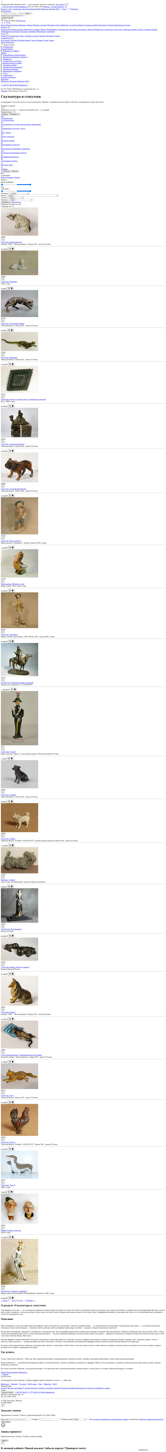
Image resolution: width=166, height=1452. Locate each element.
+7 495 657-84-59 (7, 7)
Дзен (40, 1384)
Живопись (23, 1372)
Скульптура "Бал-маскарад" (11, 929)
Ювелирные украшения (45, 32)
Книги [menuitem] (3, 25)
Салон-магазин (13, 36)
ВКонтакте (5, 81)
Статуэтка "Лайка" (8, 839)
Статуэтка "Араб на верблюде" (13, 444)
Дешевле (10, 177)
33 (15, 1301)
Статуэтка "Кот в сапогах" (11, 541)
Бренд (3, 196)
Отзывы (57, 36)
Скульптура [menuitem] (73, 25)
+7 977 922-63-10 (34, 1392)
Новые (3, 177)
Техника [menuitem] (110, 25)
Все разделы (5, 40)
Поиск (3, 42)
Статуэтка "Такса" (8, 1185)
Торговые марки (23, 40)
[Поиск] (2, 23)
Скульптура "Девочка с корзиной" (14, 1291)
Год (2, 187)
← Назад (4, 1301)
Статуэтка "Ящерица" (9, 357)
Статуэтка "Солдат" (8, 752)
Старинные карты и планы (132, 30)
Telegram (52, 9)
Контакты (33, 9)
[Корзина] (9, 23)
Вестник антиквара (8, 77)
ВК (38, 9)
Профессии (98, 30)
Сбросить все (16, 202)
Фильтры (6, 171)
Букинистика (6, 30)
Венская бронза (17, 30)
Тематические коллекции (10, 32)
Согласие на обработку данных (98, 1388)
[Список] (4, 173)
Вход (64, 9)
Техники (39, 40)
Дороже (17, 177)
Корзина (74, 9)
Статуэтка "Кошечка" (9, 282)
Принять (143, 1450)
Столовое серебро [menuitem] (91, 25)
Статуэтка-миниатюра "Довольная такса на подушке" (21, 1055)
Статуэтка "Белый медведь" (11, 242)
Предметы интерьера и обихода (81, 30)
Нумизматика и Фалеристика (57, 30)
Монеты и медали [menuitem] (40, 25)
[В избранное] (3, 239)
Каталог (4, 9)
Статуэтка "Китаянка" (9, 635)
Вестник (25, 9)
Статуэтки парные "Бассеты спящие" (15, 967)
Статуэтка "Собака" (8, 795)
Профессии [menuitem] (64, 25)
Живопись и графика (32, 30)
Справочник (17, 9)
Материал (4, 193)
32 (13, 1301)
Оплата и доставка (45, 1388)
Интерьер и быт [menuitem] (53, 25)
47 (26, 1301)
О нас (10, 9)
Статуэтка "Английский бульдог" (14, 489)
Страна (3, 198)
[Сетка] (2, 173)
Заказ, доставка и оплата (29, 36)
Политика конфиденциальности (73, 1388)
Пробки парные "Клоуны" (11, 1230)
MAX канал (32, 1384)
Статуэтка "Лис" (7, 1095)
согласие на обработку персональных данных (110, 1419)
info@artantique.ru (21, 7)
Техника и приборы (28, 32)
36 (22, 1301)
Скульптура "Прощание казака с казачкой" (17, 683)
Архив (51, 40)
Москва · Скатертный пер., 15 (55, 7)
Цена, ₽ (4, 180)
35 (19, 1301)
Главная (4, 36)
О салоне (26, 1388)
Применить (5, 202)
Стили (32, 40)
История (50, 36)
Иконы (43, 30)
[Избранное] (68, 9)
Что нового (60, 4)
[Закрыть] (66, 4)
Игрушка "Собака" (8, 880)
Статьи (45, 40)
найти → (28, 13)
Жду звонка (6, 1422)
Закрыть (4, 1440)
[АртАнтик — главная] (6, 11)
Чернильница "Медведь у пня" (13, 584)
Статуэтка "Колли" (8, 1012)
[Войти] (4, 23)
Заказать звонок (7, 18)
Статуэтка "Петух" (8, 1142)
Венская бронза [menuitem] (12, 25)
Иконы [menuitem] (30, 25)
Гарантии (42, 36)
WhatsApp (44, 9)
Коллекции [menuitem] (102, 25)
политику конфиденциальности (151, 1419)
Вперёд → (31, 1301)
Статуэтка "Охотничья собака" (13, 323)
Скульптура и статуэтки (112, 30)
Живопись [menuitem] (23, 25)
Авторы (14, 40)
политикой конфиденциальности (65, 1450)
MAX (58, 9)
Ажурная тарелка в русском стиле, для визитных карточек (23, 399)
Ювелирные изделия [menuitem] (122, 25)
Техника (4, 200)
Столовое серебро (150, 30)
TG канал (22, 1384)
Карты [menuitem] (81, 25)
